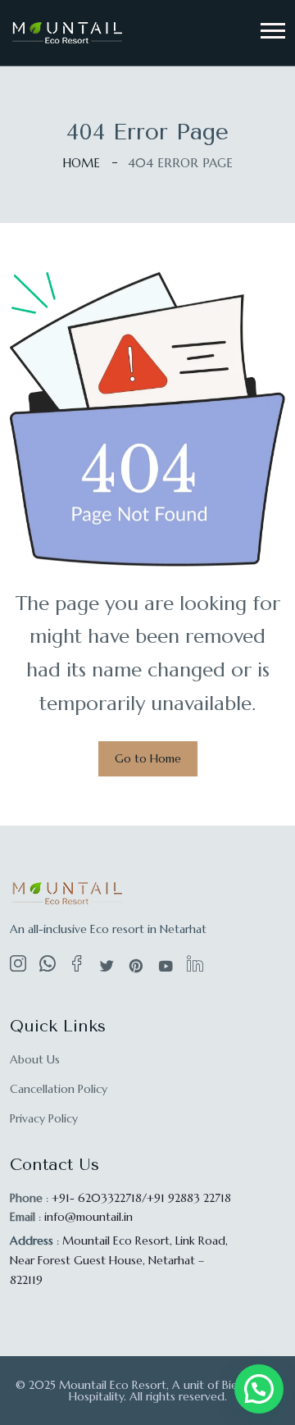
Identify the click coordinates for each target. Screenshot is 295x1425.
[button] (273, 31)
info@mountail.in (88, 1216)
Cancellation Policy (58, 1088)
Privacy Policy (44, 1118)
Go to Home (148, 758)
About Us (35, 1059)
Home (81, 163)
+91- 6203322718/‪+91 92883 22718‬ (141, 1198)
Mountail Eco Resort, (119, 1260)
